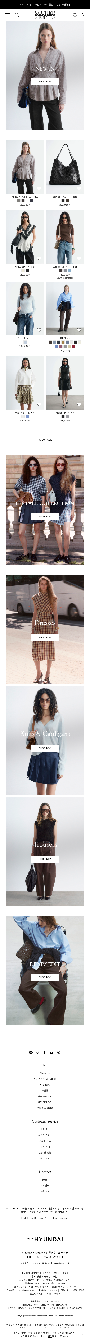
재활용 (45, 1090)
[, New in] (45, 75)
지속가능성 (45, 1085)
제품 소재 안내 (45, 1096)
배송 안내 (45, 1147)
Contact (45, 1172)
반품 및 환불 (45, 1152)
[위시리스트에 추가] (39, 189)
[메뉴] (7, 15)
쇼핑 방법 (45, 1129)
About (45, 1065)
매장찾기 (45, 1180)
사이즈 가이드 (45, 1135)
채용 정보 (45, 1191)
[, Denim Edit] (45, 971)
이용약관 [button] (24, 1263)
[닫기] (83, 4)
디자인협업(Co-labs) (45, 1079)
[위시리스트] (74, 15)
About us (45, 1073)
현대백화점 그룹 (62, 1263)
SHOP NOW (45, 81)
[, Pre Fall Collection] (45, 510)
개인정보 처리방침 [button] (41, 1263)
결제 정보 (45, 1158)
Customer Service (45, 1122)
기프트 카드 (45, 1141)
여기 (50, 1336)
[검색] (17, 15)
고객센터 (45, 1185)
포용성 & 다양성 (45, 1108)
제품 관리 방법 (45, 1102)
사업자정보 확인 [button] (61, 1280)
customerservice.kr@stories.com (38, 1290)
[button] (25, 167)
